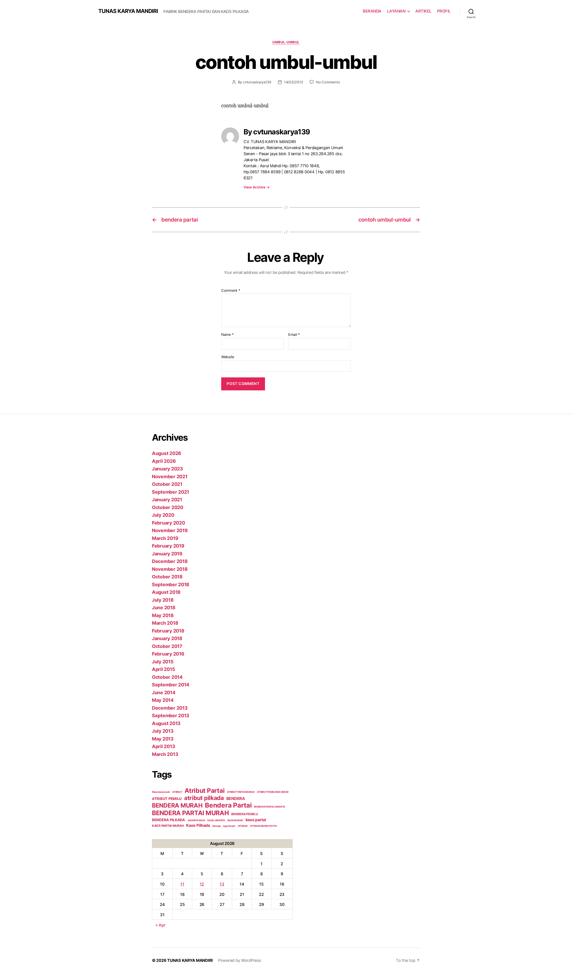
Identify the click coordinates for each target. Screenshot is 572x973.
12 (202, 884)
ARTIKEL (423, 11)
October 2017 (167, 646)
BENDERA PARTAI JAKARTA (269, 806)
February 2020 (168, 523)
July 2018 (163, 600)
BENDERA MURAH (177, 805)
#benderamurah (161, 792)
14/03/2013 (293, 82)
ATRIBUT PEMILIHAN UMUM (272, 792)
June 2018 (163, 607)
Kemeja (216, 826)
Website (227, 357)
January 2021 (167, 499)
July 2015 (163, 661)
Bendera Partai (228, 805)
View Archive (256, 187)
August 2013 (166, 723)
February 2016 (168, 654)
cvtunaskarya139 (257, 82)
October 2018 (167, 577)
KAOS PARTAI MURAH (168, 825)
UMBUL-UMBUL (286, 42)
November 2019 (170, 530)
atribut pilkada (204, 797)
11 (182, 884)
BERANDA (372, 11)
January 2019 (167, 553)
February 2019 (168, 546)
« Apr (161, 925)
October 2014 (167, 677)
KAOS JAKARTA (216, 820)
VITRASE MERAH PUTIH (263, 826)
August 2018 (166, 592)
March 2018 (165, 623)
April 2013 (163, 746)
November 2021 (169, 476)
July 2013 (163, 731)
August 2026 (166, 453)
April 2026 (164, 461)
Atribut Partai (205, 790)
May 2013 (163, 739)
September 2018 (170, 584)
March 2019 (165, 538)
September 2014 (170, 684)
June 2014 (163, 692)
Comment (230, 291)
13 (222, 884)
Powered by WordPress (239, 960)
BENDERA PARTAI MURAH (190, 813)
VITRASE (243, 826)
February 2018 (168, 631)
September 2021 (170, 492)
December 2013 (170, 708)
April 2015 (163, 669)
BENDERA (235, 798)
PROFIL (444, 11)
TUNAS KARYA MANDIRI (128, 11)
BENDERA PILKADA (168, 820)
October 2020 (167, 507)
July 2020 (163, 515)
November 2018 (170, 569)
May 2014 (163, 700)
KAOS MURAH (235, 820)
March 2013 (165, 754)
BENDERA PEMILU (244, 814)
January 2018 (167, 638)
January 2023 (167, 469)
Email (294, 335)
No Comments (328, 82)
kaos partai (256, 819)
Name (227, 335)
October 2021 (167, 484)
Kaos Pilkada (198, 825)
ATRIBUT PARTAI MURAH (241, 792)
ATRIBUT (177, 792)
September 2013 (170, 715)
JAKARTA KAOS (196, 820)
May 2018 (163, 615)
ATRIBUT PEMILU (167, 798)
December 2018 (170, 561)
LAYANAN (396, 11)
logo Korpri (229, 826)
